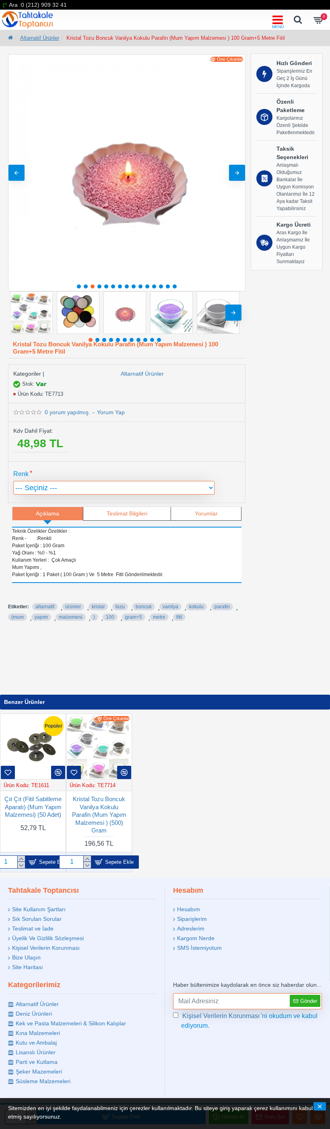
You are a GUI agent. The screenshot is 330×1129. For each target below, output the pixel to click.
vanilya (170, 606)
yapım (41, 617)
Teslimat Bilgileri (127, 513)
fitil (179, 617)
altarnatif (44, 606)
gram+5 (133, 617)
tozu (120, 606)
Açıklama (47, 513)
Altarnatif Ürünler (39, 38)
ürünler (73, 606)
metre (159, 617)
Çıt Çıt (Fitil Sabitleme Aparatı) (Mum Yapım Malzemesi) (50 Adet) (33, 807)
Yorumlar (206, 513)
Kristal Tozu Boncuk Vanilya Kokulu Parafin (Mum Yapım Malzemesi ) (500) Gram (99, 815)
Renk (21, 473)
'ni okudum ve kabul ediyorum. (249, 1020)
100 (110, 617)
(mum (17, 617)
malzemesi (70, 617)
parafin (222, 606)
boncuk (144, 606)
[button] (16, 173)
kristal (98, 606)
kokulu (196, 606)
